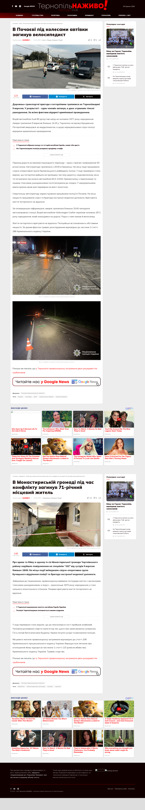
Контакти (131, 789)
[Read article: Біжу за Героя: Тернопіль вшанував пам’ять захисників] (120, 38)
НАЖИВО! (26, 40)
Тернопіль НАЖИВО (25, 791)
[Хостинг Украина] (111, 771)
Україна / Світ (124, 15)
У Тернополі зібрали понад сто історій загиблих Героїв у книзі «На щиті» (48, 145)
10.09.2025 (37, 40)
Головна (15, 23)
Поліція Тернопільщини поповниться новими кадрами (40, 610)
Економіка (72, 15)
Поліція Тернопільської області (32, 393)
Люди (49, 40)
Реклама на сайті (121, 789)
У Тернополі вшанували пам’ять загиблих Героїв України (41, 607)
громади (28, 397)
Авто (20, 23)
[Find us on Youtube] (16, 6)
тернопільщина (61, 397)
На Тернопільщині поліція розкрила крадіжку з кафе (39, 148)
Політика (55, 15)
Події (60, 40)
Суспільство (37, 15)
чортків (58, 686)
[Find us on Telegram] (20, 6)
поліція (50, 686)
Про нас (110, 789)
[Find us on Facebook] (12, 6)
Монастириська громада (36, 686)
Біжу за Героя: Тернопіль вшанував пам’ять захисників (119, 53)
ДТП (35, 397)
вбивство (21, 686)
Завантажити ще (56, 155)
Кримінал (89, 15)
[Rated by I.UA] (100, 771)
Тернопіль (106, 15)
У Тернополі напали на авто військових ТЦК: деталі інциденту (123, 67)
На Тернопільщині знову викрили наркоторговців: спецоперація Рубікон (122, 78)
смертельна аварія (46, 397)
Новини (19, 15)
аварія (20, 397)
